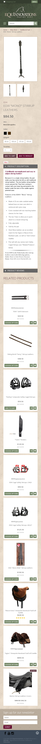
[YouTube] (9, 733)
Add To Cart (10, 408)
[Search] (35, 23)
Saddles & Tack (25, 30)
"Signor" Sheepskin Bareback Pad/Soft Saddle (20, 653)
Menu (34, 2)
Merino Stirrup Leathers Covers (20, 696)
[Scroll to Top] (37, 733)
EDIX (5, 102)
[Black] (5, 133)
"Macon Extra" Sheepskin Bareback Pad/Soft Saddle (20, 612)
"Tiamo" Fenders (20, 440)
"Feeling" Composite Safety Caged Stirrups (20, 397)
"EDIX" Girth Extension (20, 311)
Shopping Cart (11, 2)
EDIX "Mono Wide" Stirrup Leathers (20, 568)
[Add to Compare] (31, 322)
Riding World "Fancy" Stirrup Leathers (20, 354)
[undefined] (20, 59)
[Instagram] (12, 733)
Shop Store (13, 30)
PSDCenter (6, 742)
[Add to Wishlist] (35, 322)
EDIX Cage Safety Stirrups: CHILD (20, 482)
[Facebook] (5, 733)
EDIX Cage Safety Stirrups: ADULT (20, 525)
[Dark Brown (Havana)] (9, 133)
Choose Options (11, 323)
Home (5, 30)
